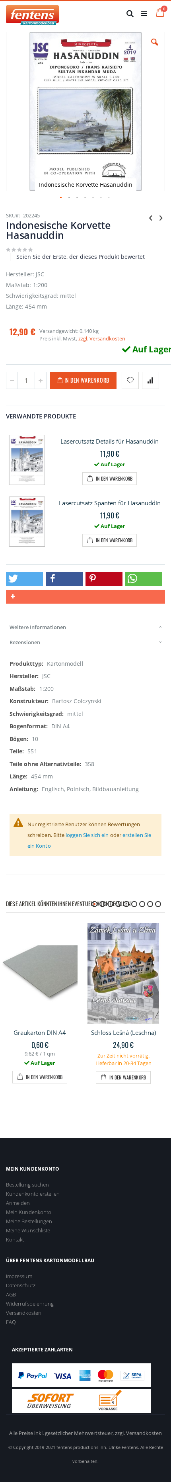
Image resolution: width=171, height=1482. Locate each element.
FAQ (11, 1322)
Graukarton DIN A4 (40, 1032)
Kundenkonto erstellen (33, 1193)
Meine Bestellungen (29, 1221)
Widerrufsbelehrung (30, 1303)
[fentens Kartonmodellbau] (32, 13)
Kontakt (15, 1239)
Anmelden (18, 1202)
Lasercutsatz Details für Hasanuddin (109, 441)
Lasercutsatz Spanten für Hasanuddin (110, 503)
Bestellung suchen (27, 1184)
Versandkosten (23, 1312)
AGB (11, 1294)
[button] (155, 48)
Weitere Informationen (38, 627)
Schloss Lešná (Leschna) (123, 1032)
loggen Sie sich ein (87, 835)
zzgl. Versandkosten (101, 338)
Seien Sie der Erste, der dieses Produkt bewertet (80, 256)
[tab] (85, 627)
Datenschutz (20, 1285)
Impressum (19, 1276)
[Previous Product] (150, 217)
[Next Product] (160, 217)
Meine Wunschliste (28, 1230)
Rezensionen (25, 642)
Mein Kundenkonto (28, 1212)
